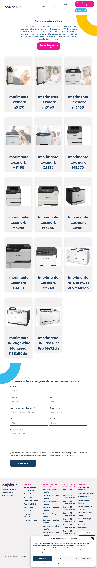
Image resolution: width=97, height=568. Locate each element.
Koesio (23, 556)
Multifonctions (47, 6)
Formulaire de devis (9, 489)
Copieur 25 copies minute (51, 496)
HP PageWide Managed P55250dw (18, 348)
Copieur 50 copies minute (51, 521)
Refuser (63, 558)
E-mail (52, 418)
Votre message (16, 429)
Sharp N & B (29, 497)
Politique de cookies (39, 564)
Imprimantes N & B (86, 493)
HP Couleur (28, 507)
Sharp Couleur (30, 494)
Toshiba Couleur (31, 500)
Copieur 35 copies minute (51, 508)
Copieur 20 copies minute (51, 490)
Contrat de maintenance (84, 526)
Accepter (42, 558)
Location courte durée (65, 6)
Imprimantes (36, 6)
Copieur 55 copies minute (51, 527)
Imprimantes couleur (83, 488)
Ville (11, 418)
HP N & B (27, 511)
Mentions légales (7, 492)
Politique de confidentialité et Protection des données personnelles (70, 564)
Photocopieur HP (85, 506)
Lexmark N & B (30, 520)
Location (57, 6)
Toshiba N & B (30, 504)
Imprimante (18, 96)
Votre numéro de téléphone (21, 408)
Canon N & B (29, 490)
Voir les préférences (83, 558)
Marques (74, 6)
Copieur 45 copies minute (51, 515)
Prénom (13, 397)
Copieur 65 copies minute (51, 533)
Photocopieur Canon (84, 501)
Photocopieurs (24, 6)
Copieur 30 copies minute (51, 502)
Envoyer (23, 463)
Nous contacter (7, 495)
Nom (51, 397)
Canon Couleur (30, 487)
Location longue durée (85, 519)
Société (13, 386)
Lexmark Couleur (27, 515)
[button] (92, 538)
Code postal (54, 408)
